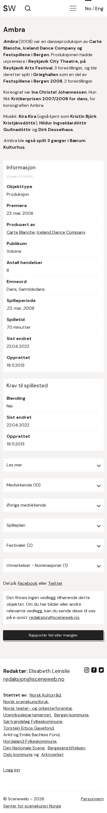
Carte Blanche (21, 232)
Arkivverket (52, 754)
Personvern (92, 799)
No (88, 8)
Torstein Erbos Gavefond (28, 728)
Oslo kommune (18, 754)
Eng (99, 8)
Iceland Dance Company (61, 232)
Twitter (55, 583)
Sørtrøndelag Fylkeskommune (32, 721)
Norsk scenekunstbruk (25, 702)
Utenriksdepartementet (27, 715)
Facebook (28, 583)
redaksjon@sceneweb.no (54, 617)
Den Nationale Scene (24, 748)
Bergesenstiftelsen (66, 748)
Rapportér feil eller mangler (53, 635)
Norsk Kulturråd (45, 695)
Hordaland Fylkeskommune (30, 741)
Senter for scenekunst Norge (32, 806)
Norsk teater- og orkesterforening (37, 708)
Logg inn (11, 770)
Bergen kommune (71, 715)
